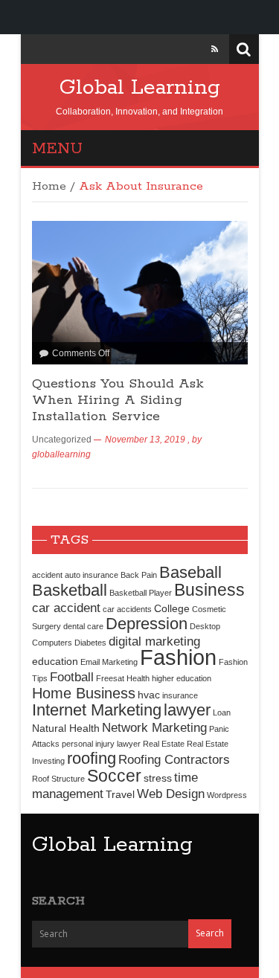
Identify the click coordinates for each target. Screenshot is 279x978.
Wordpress (227, 795)
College (172, 608)
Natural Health (66, 728)
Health (138, 678)
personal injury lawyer (101, 743)
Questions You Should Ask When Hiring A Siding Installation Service (118, 400)
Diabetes (90, 642)
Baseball (190, 572)
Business (209, 589)
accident (47, 574)
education (55, 661)
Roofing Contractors (174, 759)
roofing (91, 758)
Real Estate (164, 743)
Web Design (171, 793)
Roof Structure (58, 778)
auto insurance (91, 574)
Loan (222, 712)
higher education (181, 678)
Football (72, 676)
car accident (66, 607)
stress (158, 778)
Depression (146, 623)
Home (49, 186)
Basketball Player (140, 592)
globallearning (61, 454)
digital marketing (154, 641)
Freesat (110, 678)
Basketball (69, 590)
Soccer (114, 775)
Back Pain (139, 574)
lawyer (187, 710)
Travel (120, 794)
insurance (180, 695)
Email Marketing (109, 661)
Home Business (83, 693)
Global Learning (140, 87)
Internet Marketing (96, 710)
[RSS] (214, 49)
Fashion (178, 657)
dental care (83, 626)
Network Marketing (154, 727)
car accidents (127, 609)
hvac (149, 695)
